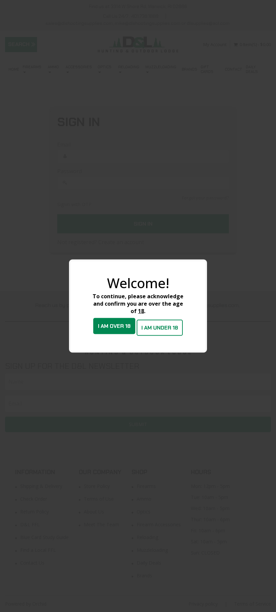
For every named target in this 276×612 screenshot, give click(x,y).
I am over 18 (114, 326)
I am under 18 (159, 327)
